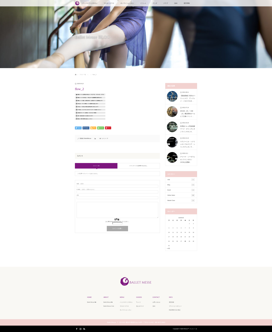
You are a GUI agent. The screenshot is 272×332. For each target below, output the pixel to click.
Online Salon (180, 195)
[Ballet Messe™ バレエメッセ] (136, 286)
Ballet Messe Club (108, 306)
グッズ (155, 3)
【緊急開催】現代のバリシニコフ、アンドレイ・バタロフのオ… (187, 98)
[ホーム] (75, 72)
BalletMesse (87, 138)
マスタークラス (109, 3)
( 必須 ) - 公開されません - (86, 189)
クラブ (165, 3)
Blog (180, 185)
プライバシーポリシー (175, 306)
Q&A (175, 3)
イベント (143, 3)
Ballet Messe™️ (91, 302)
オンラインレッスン (127, 3)
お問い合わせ (156, 302)
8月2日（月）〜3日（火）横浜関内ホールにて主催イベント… (187, 113)
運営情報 (187, 3)
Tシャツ (138, 302)
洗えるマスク (140, 306)
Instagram (80, 328)
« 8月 (168, 248)
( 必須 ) (80, 183)
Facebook (76, 328)
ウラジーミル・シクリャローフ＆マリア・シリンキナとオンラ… (187, 144)
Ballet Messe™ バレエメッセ (188, 329)
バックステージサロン (89, 3)
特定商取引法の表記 (174, 310)
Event (180, 190)
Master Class (180, 200)
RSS (84, 328)
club (180, 179)
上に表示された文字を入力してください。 (117, 221)
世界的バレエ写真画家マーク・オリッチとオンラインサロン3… (187, 128)
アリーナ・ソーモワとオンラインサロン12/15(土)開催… (187, 159)
